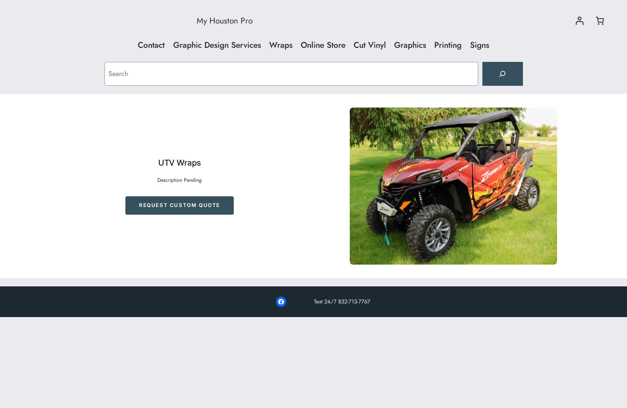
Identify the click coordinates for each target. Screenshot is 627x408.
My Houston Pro (225, 20)
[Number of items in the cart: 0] (599, 20)
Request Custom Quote (179, 205)
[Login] (579, 20)
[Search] (502, 74)
